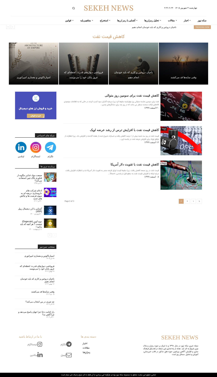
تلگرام (50, 156)
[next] (8, 27)
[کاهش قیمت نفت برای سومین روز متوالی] (181, 106)
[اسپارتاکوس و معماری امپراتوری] (33, 64)
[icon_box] (67, 346)
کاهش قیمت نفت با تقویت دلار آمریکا (135, 164)
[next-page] (50, 235)
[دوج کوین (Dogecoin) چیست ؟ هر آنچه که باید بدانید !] (50, 223)
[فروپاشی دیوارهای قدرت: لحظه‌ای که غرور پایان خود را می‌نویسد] (83, 64)
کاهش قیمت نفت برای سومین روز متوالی (132, 95)
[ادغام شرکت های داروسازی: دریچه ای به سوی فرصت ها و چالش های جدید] (50, 192)
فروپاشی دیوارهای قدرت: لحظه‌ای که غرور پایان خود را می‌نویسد (37, 267)
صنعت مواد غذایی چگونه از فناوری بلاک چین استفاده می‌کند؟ (29, 178)
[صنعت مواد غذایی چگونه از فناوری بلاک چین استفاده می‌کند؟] (50, 177)
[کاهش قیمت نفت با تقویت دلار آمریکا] (181, 175)
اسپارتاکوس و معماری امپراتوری (39, 256)
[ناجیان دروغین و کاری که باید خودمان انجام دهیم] (133, 64)
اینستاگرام (35, 156)
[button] (73, 8)
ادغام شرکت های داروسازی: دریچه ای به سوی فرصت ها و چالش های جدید (31, 194)
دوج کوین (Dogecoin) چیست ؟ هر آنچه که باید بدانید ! (31, 224)
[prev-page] (199, 201)
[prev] (13, 27)
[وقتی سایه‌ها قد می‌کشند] (183, 64)
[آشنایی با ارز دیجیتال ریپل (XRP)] (50, 210)
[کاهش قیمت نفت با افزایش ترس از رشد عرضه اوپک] (181, 140)
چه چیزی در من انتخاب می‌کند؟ (40, 301)
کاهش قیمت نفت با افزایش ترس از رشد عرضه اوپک (124, 130)
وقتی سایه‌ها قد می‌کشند (164, 27)
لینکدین (21, 156)
